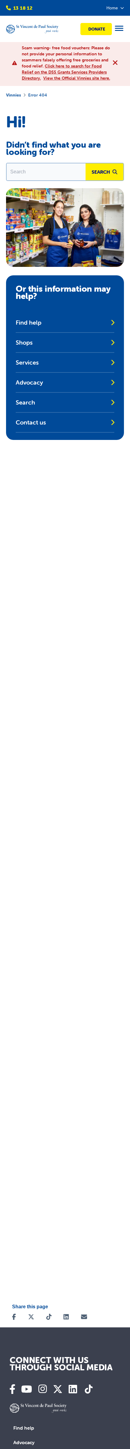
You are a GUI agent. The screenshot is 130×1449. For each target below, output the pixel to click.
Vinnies (13, 95)
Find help (23, 1428)
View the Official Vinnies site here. (76, 78)
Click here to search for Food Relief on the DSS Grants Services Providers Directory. (64, 72)
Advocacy (23, 1442)
